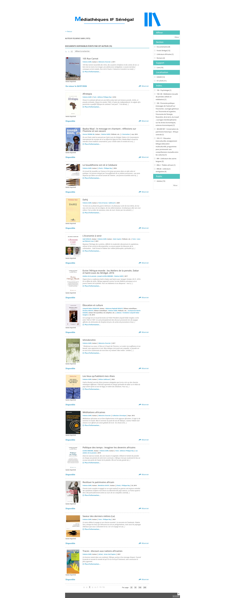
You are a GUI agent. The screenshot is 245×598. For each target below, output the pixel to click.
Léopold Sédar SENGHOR (91, 308)
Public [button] (159, 176)
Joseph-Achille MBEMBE (105, 276)
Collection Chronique (119, 415)
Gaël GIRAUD (87, 239)
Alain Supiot (117, 239)
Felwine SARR (87, 62)
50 (135, 587)
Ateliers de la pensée (89, 276)
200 (144, 587)
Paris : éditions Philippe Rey (102, 97)
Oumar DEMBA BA (89, 134)
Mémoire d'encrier (104, 62)
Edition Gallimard (104, 379)
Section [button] (159, 42)
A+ (178, 596)
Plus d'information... (92, 72)
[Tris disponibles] (72, 51)
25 (131, 587)
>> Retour (68, 31)
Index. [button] (159, 85)
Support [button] (160, 62)
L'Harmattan (125, 134)
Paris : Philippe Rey (104, 519)
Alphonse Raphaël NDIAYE (114, 308)
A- (174, 596)
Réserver (145, 86)
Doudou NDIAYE (88, 310)
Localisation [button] (162, 72)
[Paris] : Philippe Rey (105, 168)
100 (140, 587)
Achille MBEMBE (88, 451)
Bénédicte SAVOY (103, 485)
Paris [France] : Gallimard (106, 203)
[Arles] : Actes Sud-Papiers (107, 554)
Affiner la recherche (82, 51)
